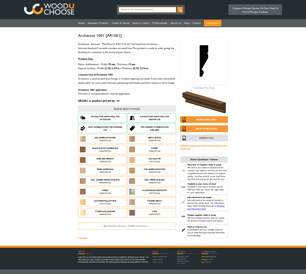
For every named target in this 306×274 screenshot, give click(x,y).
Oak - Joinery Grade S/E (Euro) (105, 181)
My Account (212, 23)
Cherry (154, 149)
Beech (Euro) (154, 139)
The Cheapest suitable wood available (154, 128)
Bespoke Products (98, 23)
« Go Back (82, 238)
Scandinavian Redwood (154, 191)
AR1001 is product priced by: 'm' (99, 100)
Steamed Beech (154, 202)
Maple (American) (105, 170)
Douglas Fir (155, 160)
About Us (175, 23)
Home (81, 23)
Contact (197, 23)
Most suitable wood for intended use (105, 128)
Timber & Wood (120, 23)
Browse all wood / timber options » (126, 226)
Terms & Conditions (159, 257)
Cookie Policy (157, 259)
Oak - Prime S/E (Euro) (154, 181)
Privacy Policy (157, 262)
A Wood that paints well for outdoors (105, 118)
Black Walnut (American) (105, 149)
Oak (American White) (154, 170)
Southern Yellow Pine (105, 202)
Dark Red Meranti (105, 160)
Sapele (105, 191)
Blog (186, 23)
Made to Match (140, 23)
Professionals (159, 23)
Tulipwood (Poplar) (105, 213)
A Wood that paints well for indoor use (154, 118)
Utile (154, 213)
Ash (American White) (105, 139)
